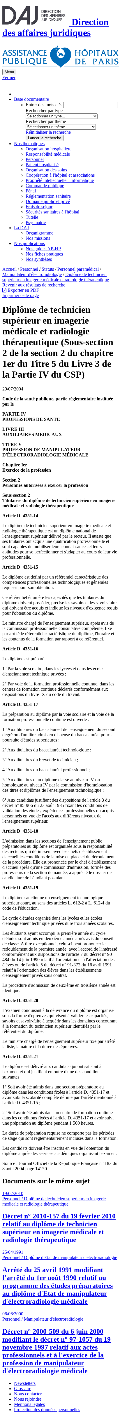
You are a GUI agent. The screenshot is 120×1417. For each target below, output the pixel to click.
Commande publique (45, 185)
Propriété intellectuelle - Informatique (60, 180)
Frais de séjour (39, 206)
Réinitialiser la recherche (48, 132)
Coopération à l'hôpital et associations (60, 175)
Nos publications (29, 243)
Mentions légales (29, 1404)
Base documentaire (31, 99)
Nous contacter (28, 1393)
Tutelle (32, 217)
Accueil (9, 269)
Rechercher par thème (46, 121)
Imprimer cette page (20, 295)
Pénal (31, 190)
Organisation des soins (46, 169)
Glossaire (22, 1388)
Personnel (35, 159)
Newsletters (25, 1383)
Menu (9, 72)
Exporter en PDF (22, 290)
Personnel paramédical (78, 269)
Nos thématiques (29, 143)
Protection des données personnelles (47, 1409)
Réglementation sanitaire (48, 196)
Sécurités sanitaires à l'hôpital (52, 211)
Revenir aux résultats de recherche (33, 284)
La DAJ (21, 227)
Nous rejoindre (27, 1399)
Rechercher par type (44, 110)
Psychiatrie (36, 222)
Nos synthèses (39, 259)
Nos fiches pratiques (44, 253)
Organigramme (39, 232)
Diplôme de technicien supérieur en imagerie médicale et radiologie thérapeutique (55, 277)
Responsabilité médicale (48, 154)
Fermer (8, 77)
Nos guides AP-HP (43, 248)
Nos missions (38, 238)
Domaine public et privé (48, 201)
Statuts (48, 269)
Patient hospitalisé (42, 164)
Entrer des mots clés (44, 104)
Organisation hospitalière (48, 148)
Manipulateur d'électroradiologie (32, 274)
